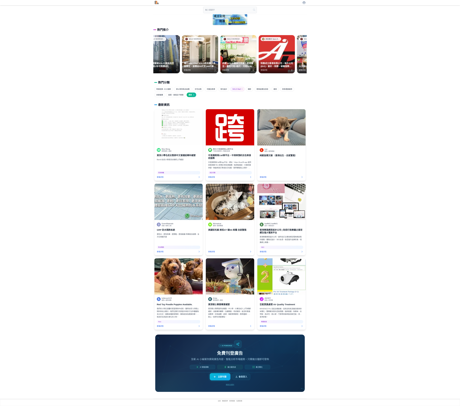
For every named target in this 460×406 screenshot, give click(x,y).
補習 (275, 89)
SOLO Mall (237, 89)
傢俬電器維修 (287, 89)
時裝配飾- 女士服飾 (163, 89)
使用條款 (232, 401)
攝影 (249, 89)
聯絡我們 (225, 401)
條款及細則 (230, 385)
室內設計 (223, 89)
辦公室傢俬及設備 (183, 89)
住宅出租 (198, 89)
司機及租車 (211, 89)
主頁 (219, 401)
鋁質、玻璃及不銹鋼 (175, 95)
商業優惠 (159, 95)
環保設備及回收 (262, 89)
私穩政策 (239, 401)
